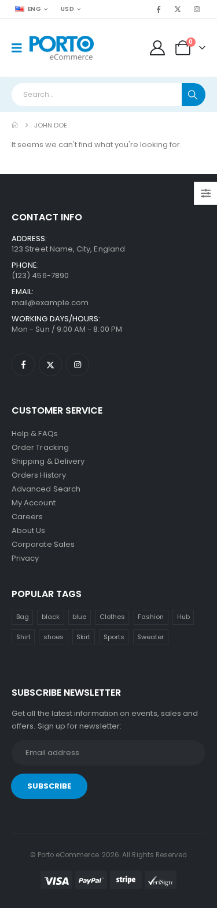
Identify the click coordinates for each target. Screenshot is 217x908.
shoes (53, 636)
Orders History (39, 475)
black (51, 616)
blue (79, 616)
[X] (178, 9)
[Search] (193, 94)
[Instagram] (197, 9)
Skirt (83, 636)
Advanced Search (46, 488)
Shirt (23, 636)
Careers (27, 516)
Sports (114, 636)
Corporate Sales (43, 544)
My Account (34, 502)
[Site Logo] (62, 48)
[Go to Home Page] (15, 125)
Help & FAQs (35, 433)
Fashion (151, 616)
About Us (29, 530)
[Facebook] (158, 9)
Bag (22, 616)
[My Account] (158, 47)
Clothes (112, 616)
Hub (183, 616)
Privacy (25, 558)
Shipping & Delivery (48, 461)
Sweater (150, 636)
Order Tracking (40, 447)
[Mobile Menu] (21, 48)
